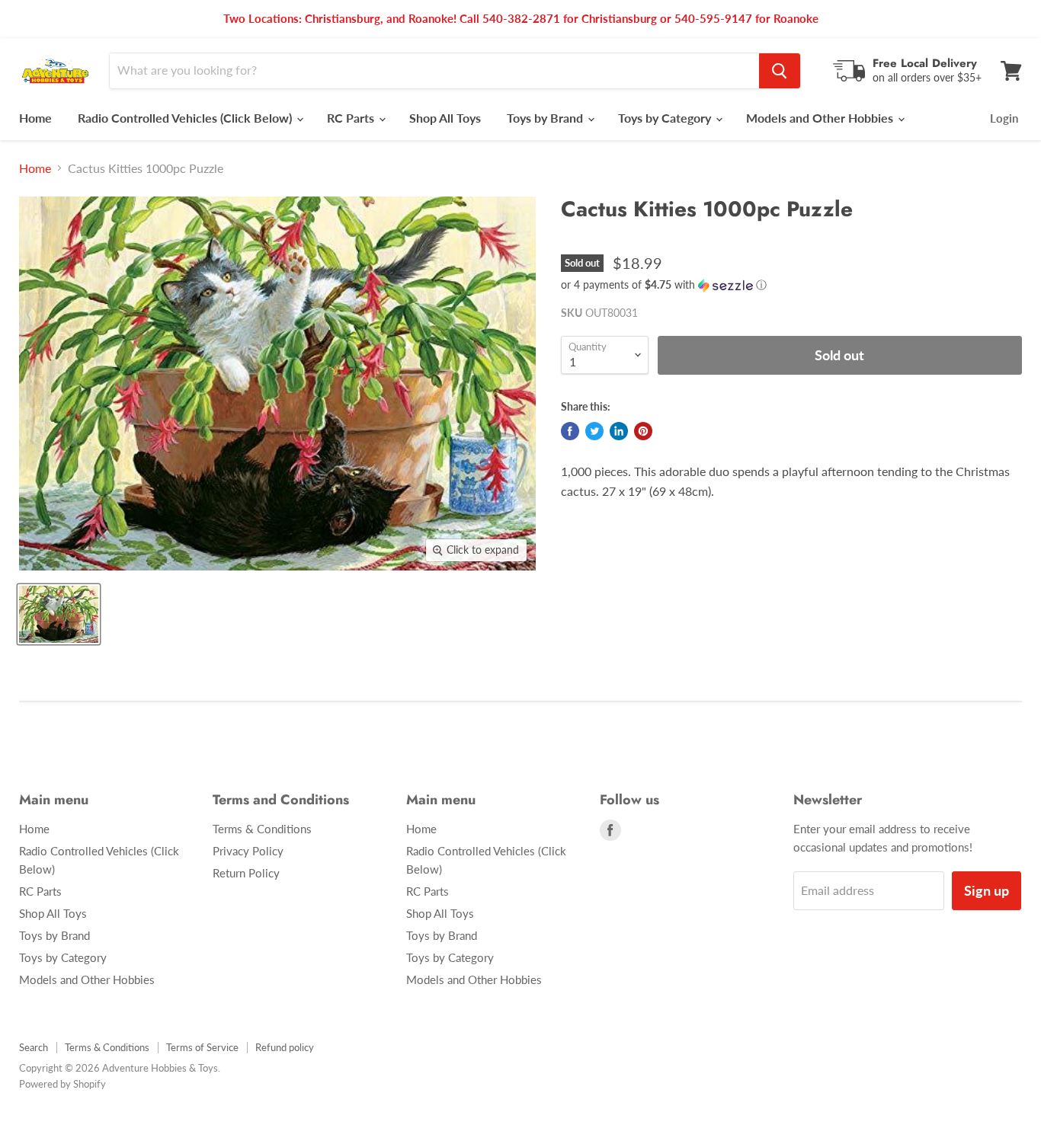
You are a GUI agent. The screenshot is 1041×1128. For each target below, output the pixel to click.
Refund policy (284, 1047)
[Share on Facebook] (570, 431)
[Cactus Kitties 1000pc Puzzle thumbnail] (59, 614)
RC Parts (352, 117)
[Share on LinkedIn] (619, 431)
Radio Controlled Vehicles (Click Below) (186, 117)
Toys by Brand (546, 117)
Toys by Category (666, 117)
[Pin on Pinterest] (643, 431)
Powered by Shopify (62, 1084)
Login (1004, 118)
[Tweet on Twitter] (594, 431)
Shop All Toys (445, 117)
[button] (791, 285)
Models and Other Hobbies (821, 117)
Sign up (986, 890)
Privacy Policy (248, 851)
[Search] (779, 70)
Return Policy (246, 873)
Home (35, 117)
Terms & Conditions (262, 829)
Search (33, 1047)
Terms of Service (202, 1047)
